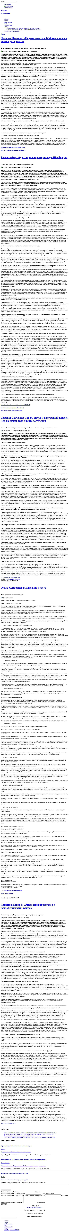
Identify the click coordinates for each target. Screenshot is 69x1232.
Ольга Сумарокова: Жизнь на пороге (23, 587)
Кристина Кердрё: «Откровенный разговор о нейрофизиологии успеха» (28, 906)
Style (5, 23)
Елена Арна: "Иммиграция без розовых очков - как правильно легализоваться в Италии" (29, 1137)
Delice (5, 26)
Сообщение (41, 1202)
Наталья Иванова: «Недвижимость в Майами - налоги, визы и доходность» (23, 1159)
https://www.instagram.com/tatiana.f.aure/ (12, 408)
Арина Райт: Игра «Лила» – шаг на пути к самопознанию (24, 29)
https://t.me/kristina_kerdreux (8, 1123)
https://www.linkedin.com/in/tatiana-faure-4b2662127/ (15, 405)
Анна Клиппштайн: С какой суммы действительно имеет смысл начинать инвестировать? (30, 1132)
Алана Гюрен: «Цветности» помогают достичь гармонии (23, 28)
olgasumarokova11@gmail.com (13, 890)
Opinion (6, 19)
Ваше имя (38, 1191)
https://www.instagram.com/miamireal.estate (13, 147)
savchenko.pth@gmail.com (12, 577)
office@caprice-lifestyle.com (34, 1207)
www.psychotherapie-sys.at (13, 579)
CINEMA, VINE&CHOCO (11, 31)
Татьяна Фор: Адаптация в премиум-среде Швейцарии (34, 157)
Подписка (4, 10)
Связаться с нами (5, 1190)
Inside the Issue (8, 22)
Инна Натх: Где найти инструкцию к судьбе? (14, 1173)
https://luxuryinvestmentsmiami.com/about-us (13, 150)
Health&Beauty (8, 25)
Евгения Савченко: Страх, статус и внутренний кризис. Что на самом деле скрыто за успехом (34, 419)
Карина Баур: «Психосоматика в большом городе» (16, 1146)
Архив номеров (5, 13)
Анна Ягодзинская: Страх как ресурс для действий (18, 1135)
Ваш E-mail (64, 1195)
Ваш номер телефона (48, 1193)
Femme (6, 20)
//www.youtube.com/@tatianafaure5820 (11, 410)
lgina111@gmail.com (7, 893)
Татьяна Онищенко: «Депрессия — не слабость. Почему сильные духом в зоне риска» (28, 1134)
